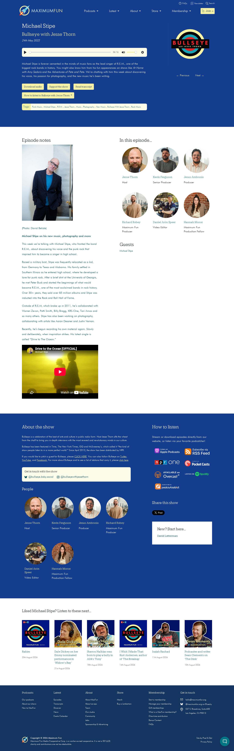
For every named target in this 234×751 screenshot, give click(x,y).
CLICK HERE (80, 456)
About (134, 11)
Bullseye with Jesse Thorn (49, 34)
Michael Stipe (50, 107)
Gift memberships (156, 708)
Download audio (33, 86)
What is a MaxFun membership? (162, 712)
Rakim (26, 651)
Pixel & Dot (207, 738)
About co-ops (91, 704)
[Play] (25, 52)
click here (123, 460)
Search (211, 3)
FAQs (151, 724)
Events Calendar (61, 716)
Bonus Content (155, 720)
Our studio (90, 712)
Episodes (57, 700)
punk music (37, 107)
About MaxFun (91, 700)
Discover (57, 708)
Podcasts (89, 11)
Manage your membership (160, 704)
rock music (136, 107)
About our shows (29, 704)
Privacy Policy (206, 742)
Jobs (87, 720)
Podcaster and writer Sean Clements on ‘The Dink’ (197, 655)
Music (79, 107)
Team (87, 708)
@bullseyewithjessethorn (74, 477)
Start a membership (157, 700)
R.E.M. (60, 107)
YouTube (26, 460)
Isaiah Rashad (161, 651)
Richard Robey (131, 222)
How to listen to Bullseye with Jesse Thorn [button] (47, 95)
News (56, 712)
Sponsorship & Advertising (96, 724)
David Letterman (167, 535)
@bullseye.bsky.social (40, 477)
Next (199, 75)
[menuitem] (91, 11)
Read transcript (84, 86)
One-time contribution (158, 716)
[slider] (70, 52)
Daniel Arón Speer (164, 222)
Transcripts (58, 704)
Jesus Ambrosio (194, 177)
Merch (119, 700)
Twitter (123, 456)
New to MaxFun (28, 708)
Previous (182, 75)
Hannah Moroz (193, 222)
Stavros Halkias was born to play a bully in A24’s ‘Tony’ (100, 655)
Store (155, 11)
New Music (101, 107)
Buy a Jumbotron (124, 704)
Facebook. (42, 460)
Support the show (58, 86)
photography (89, 107)
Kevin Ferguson (162, 177)
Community (90, 716)
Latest (112, 11)
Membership (180, 11)
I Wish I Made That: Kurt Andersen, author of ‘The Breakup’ (133, 655)
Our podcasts (28, 700)
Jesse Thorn (69, 107)
